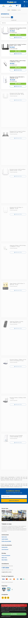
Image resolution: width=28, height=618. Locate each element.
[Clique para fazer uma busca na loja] (10, 5)
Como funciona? (5, 549)
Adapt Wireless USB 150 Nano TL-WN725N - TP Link (17, 284)
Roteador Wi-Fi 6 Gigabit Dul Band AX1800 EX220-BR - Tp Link (17, 132)
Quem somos (4, 537)
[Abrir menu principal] (3, 5)
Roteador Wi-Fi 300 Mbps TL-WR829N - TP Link (16, 208)
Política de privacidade (6, 541)
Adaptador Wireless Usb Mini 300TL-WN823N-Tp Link (16, 322)
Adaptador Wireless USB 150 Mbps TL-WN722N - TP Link (18, 61)
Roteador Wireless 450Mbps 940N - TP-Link (18, 398)
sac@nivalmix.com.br (6, 572)
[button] (24, 6)
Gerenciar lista (4, 547)
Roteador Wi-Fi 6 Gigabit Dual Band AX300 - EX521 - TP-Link (18, 45)
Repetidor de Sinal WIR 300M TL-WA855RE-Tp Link (17, 77)
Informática (14, 10)
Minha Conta (4, 558)
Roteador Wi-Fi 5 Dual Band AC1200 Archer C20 (18, 28)
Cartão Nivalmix (5, 539)
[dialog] (14, 610)
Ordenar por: (13, 20)
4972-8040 (5, 568)
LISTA (26, 2)
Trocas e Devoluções (6, 555)
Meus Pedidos (4, 560)
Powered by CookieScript (6, 616)
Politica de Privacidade (5, 611)
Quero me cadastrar (14, 500)
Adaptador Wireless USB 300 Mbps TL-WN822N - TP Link (18, 246)
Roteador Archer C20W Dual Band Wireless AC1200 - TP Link (17, 170)
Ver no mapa (22, 519)
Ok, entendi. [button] (14, 614)
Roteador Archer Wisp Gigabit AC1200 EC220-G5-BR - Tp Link (17, 93)
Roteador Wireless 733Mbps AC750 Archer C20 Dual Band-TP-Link (18, 360)
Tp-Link (19, 10)
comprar (19, 35)
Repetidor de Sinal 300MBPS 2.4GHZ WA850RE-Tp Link (16, 436)
